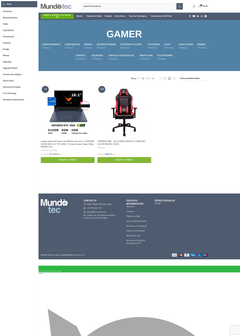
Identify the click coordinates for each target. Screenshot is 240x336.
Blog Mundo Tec (133, 236)
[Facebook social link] (190, 16)
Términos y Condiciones (136, 226)
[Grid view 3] (169, 78)
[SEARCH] (179, 6)
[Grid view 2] (165, 78)
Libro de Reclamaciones (136, 221)
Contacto (130, 212)
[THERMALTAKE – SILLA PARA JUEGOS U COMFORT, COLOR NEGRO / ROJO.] (124, 112)
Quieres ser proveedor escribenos (100, 215)
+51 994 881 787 (94, 208)
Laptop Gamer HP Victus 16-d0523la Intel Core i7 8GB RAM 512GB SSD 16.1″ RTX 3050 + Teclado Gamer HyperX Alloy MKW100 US (67, 144)
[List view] (160, 78)
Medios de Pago (133, 216)
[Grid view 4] (174, 78)
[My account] (194, 6)
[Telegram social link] (206, 16)
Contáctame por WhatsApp (95, 218)
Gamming (53, 150)
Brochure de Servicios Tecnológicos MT (135, 242)
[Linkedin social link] (198, 16)
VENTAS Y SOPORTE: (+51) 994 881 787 (57, 16)
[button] (68, 160)
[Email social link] (194, 16)
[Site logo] (56, 6)
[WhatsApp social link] (202, 16)
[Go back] (102, 34)
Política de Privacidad (135, 231)
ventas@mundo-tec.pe (96, 212)
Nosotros (130, 207)
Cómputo (44, 150)
